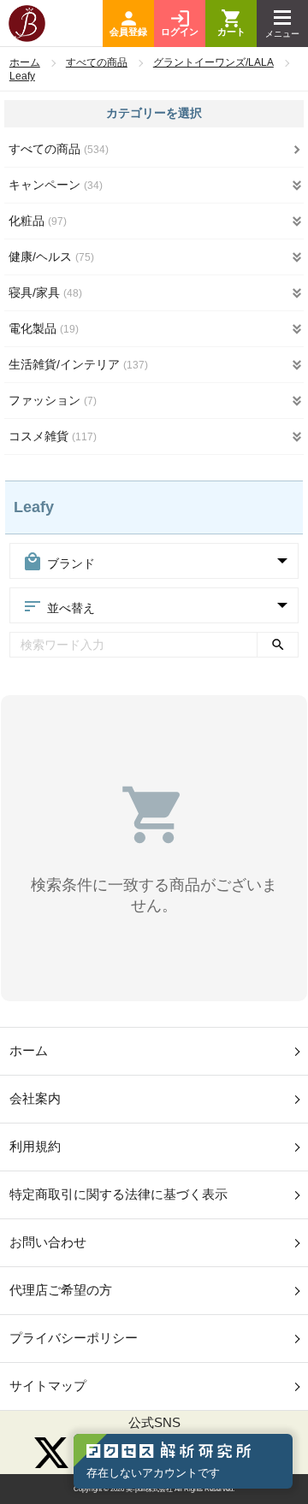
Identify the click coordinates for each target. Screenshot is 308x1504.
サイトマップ (47, 1385)
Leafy (22, 76)
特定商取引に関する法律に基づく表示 (118, 1194)
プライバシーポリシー (73, 1337)
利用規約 (35, 1146)
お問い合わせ (47, 1242)
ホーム (24, 62)
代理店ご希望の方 (60, 1290)
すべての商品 (96, 62)
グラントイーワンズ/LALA (213, 62)
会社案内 (35, 1098)
